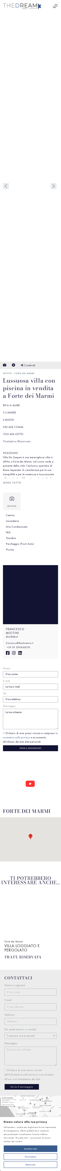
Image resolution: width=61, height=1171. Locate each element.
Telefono (9, 1014)
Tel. (5, 693)
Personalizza (30, 1156)
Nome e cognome (14, 985)
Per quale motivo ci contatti (20, 1029)
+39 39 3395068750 (18, 647)
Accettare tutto (30, 1148)
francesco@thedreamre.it (19, 643)
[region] (30, 1144)
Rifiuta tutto (30, 1164)
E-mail (6, 681)
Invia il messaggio (30, 748)
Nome (6, 668)
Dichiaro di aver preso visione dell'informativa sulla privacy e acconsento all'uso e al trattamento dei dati (29, 1074)
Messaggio (9, 706)
